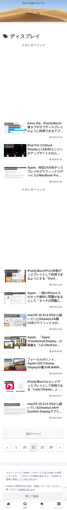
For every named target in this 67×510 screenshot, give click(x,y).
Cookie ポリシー (26, 489)
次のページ (33, 433)
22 (42, 447)
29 (51, 447)
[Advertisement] (33, 81)
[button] (60, 463)
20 (24, 447)
